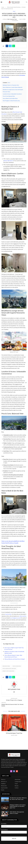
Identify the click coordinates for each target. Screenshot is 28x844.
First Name (3, 823)
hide (9, 82)
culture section (22, 616)
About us (3, 779)
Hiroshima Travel (6, 666)
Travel (16, 783)
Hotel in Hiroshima (17, 666)
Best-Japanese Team (12, 19)
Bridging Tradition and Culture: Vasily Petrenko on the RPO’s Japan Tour (18, 806)
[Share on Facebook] (7, 46)
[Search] (26, 2)
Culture (16, 787)
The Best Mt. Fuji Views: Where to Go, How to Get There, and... (18, 798)
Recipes (16, 785)
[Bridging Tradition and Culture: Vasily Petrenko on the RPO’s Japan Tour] (5, 806)
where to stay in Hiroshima (8, 671)
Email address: (4, 829)
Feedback (3, 783)
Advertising (17, 779)
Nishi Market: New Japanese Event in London (17, 812)
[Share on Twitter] (10, 46)
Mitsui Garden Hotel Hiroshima (9, 668)
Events (2, 789)
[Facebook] (14, 771)
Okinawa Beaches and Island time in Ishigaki (14, 659)
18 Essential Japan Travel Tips (14, 733)
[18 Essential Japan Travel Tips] (14, 722)
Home (2, 7)
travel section (8, 614)
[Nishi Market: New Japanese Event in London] (5, 813)
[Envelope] (17, 771)
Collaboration (18, 781)
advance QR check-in (8, 160)
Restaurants (4, 785)
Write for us (4, 781)
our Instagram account (15, 618)
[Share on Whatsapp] (13, 46)
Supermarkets (4, 787)
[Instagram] (11, 771)
